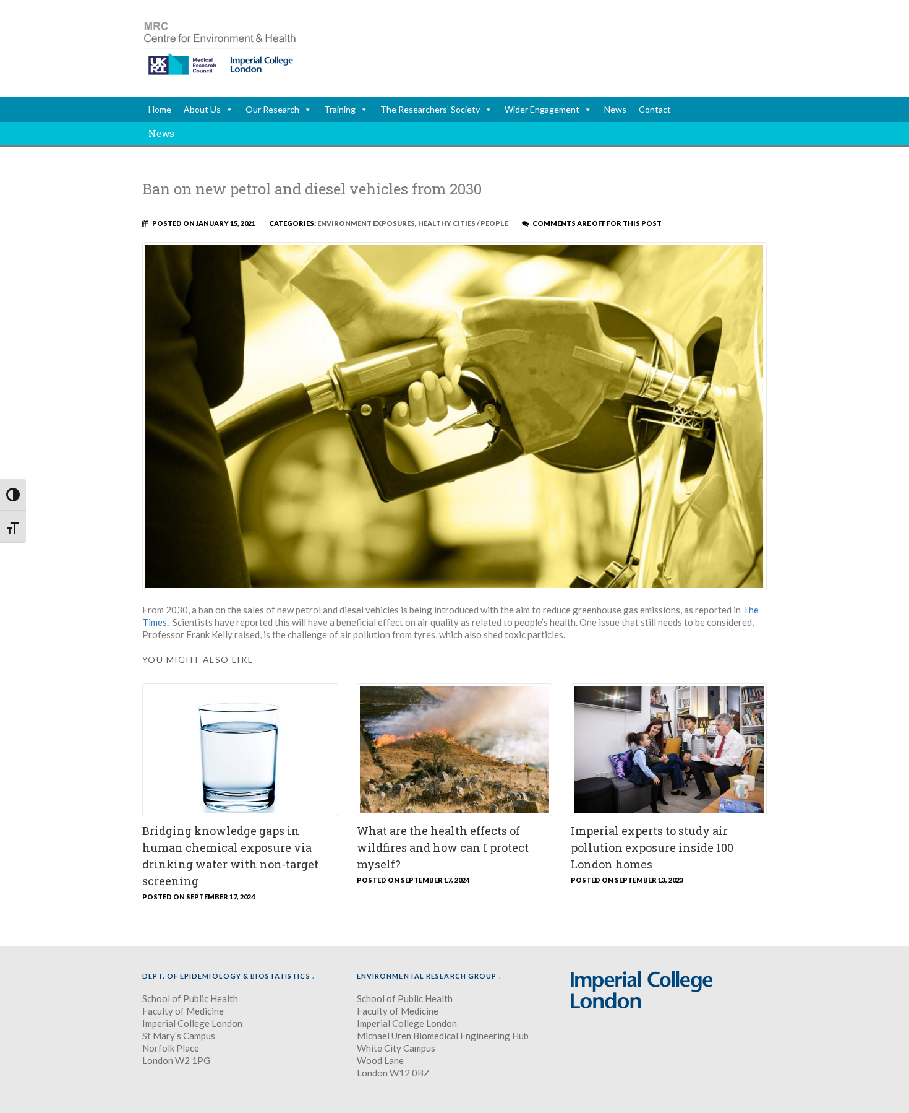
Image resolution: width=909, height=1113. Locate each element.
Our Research (272, 109)
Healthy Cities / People (463, 223)
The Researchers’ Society (430, 109)
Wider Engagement (542, 109)
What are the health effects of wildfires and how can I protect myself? (443, 847)
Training (340, 109)
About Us (202, 109)
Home (159, 109)
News (615, 109)
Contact (655, 109)
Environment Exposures (366, 223)
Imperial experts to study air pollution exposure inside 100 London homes (652, 847)
